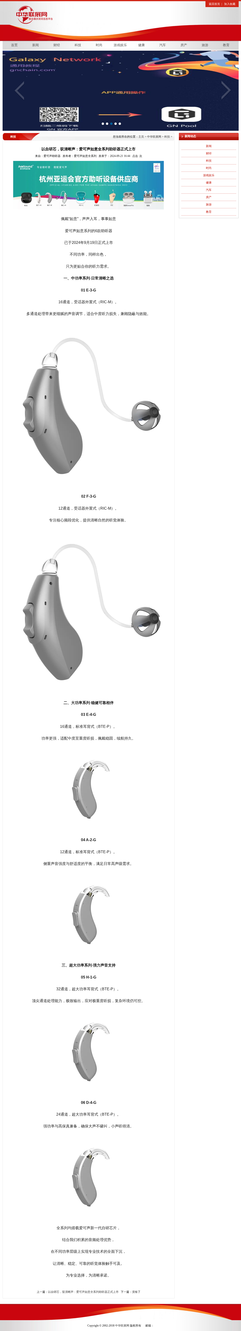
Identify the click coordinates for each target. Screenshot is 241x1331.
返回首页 (214, 4)
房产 (184, 45)
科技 (78, 45)
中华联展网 (89, 17)
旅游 (205, 45)
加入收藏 (229, 4)
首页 (14, 45)
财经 (56, 45)
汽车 (162, 45)
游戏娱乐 (120, 45)
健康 (141, 45)
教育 (226, 45)
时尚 (99, 45)
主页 (141, 136)
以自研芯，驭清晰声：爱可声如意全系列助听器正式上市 (83, 1292)
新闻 (35, 45)
